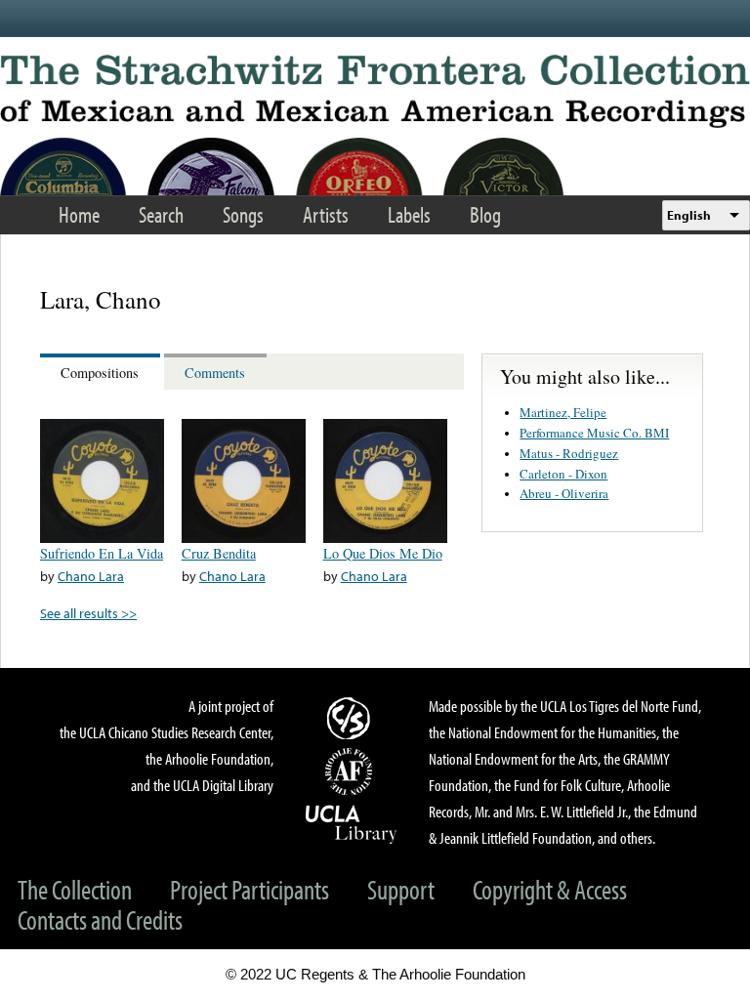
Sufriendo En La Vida (101, 553)
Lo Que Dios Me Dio (382, 553)
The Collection (75, 889)
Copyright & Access (550, 889)
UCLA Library (351, 823)
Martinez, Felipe (563, 412)
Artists (326, 214)
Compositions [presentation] (100, 372)
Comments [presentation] (215, 372)
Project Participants (249, 889)
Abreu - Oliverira (564, 493)
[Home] (375, 91)
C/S (351, 717)
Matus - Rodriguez (569, 453)
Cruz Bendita (219, 553)
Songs (243, 214)
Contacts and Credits (100, 919)
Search (161, 214)
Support (401, 889)
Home (79, 214)
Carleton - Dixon (563, 473)
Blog (485, 214)
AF (351, 771)
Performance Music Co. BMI (594, 432)
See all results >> (88, 613)
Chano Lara (91, 575)
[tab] (102, 372)
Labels (409, 214)
